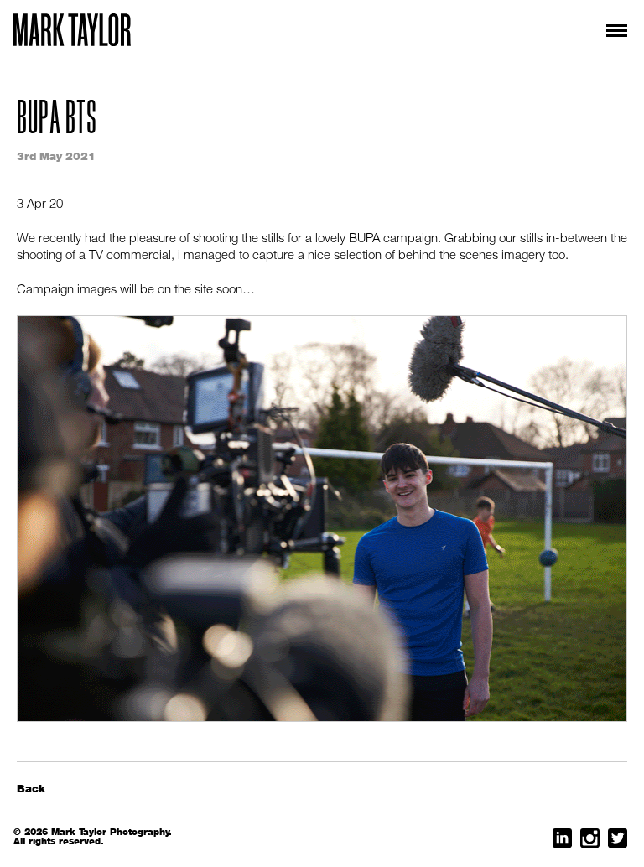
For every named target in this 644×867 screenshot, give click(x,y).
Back (31, 788)
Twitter (617, 838)
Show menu (611, 30)
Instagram (590, 838)
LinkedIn (562, 838)
